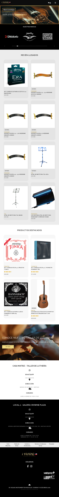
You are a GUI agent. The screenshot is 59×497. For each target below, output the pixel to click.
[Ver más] (29, 342)
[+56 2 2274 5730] (29, 374)
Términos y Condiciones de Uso (40, 444)
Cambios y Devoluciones (27, 444)
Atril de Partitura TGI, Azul (40, 174)
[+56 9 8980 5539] (29, 413)
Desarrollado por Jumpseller (29, 489)
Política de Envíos (16, 444)
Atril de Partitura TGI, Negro (13, 215)
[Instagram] (31, 466)
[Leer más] (11, 37)
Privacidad (51, 444)
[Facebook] (28, 466)
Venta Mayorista (8, 444)
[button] (25, 22)
